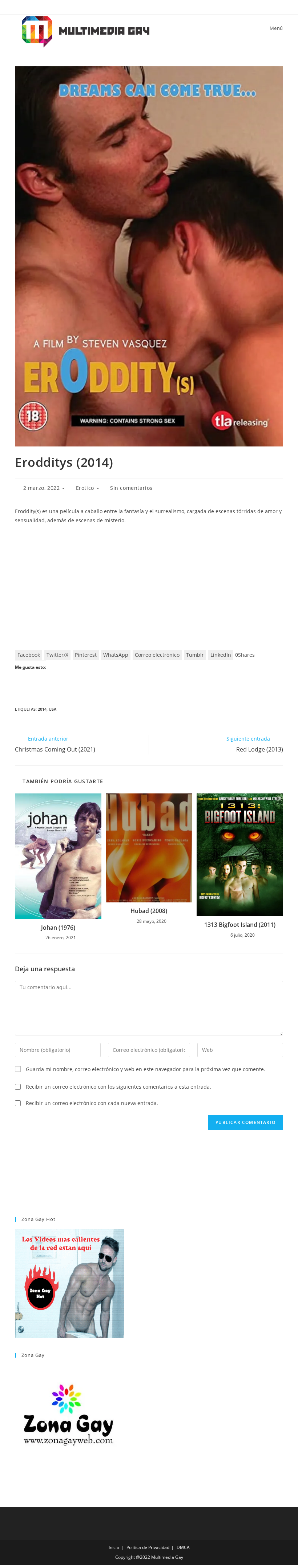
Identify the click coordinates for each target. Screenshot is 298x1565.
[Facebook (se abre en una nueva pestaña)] (150, 6)
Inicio (114, 1547)
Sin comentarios (131, 487)
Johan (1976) (58, 928)
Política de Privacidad (147, 1547)
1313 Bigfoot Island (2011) (239, 925)
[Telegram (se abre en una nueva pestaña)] (157, 6)
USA (52, 709)
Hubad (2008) (148, 911)
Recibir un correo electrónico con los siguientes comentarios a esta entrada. (118, 1086)
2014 (42, 709)
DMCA (183, 1547)
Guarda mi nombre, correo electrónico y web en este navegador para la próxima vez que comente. (145, 1069)
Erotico (85, 487)
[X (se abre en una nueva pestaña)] (142, 6)
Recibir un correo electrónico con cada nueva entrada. (92, 1103)
